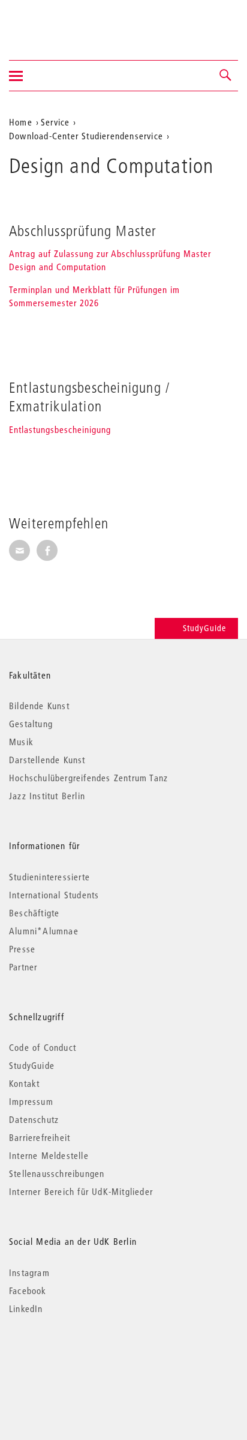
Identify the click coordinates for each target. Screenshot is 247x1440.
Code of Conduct (42, 1047)
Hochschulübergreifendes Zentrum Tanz (88, 778)
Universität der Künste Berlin (56, 22)
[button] (226, 76)
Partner (23, 967)
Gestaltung (31, 724)
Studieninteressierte (49, 877)
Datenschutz (34, 1119)
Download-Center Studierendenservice (86, 136)
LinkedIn (26, 1308)
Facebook (28, 1290)
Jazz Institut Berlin (47, 796)
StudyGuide (204, 628)
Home (20, 122)
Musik (21, 742)
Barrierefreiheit (39, 1137)
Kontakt (24, 1083)
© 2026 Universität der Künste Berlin (71, 1359)
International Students (54, 895)
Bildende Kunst (39, 706)
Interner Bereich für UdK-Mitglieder (81, 1191)
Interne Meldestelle (49, 1155)
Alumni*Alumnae (44, 931)
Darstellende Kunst (47, 760)
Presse (22, 949)
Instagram (29, 1272)
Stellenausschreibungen (56, 1173)
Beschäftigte (34, 913)
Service (55, 122)
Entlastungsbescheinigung (60, 429)
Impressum (31, 1101)
